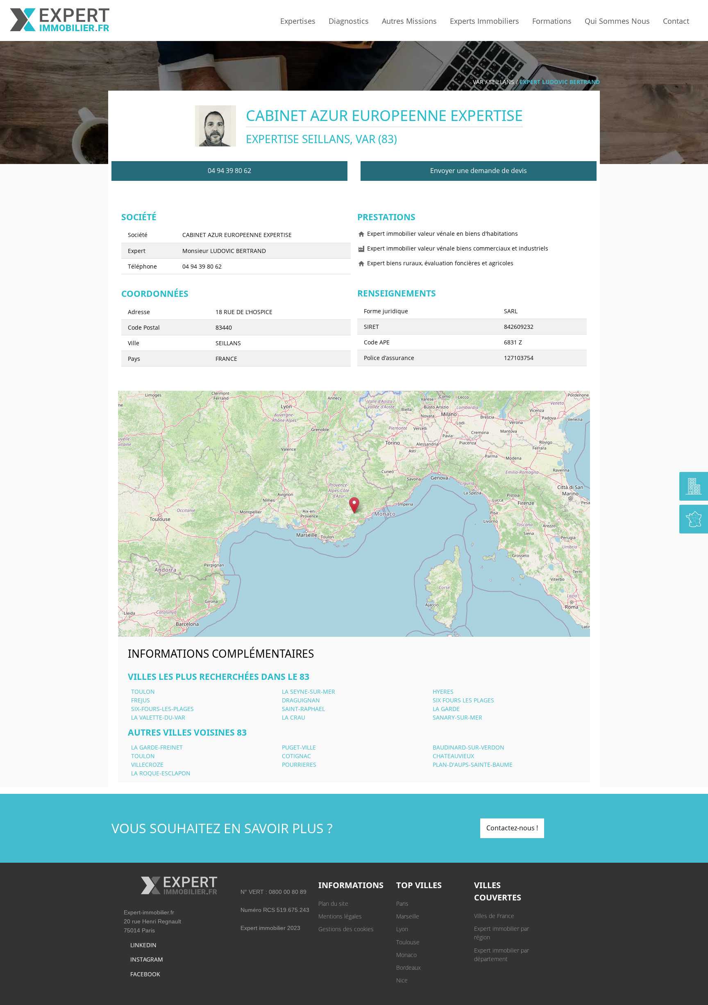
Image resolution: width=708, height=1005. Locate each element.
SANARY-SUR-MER (457, 717)
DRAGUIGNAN (301, 700)
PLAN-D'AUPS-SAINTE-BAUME (473, 764)
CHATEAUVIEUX (453, 756)
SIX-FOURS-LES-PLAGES (162, 709)
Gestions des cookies (346, 929)
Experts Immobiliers (484, 21)
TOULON (143, 691)
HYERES (443, 691)
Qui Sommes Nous (617, 21)
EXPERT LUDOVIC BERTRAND (560, 82)
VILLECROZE (147, 764)
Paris (402, 903)
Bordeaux (408, 967)
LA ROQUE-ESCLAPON (161, 773)
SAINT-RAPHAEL (303, 709)
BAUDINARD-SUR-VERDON (468, 747)
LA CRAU (293, 717)
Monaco (406, 955)
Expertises (297, 21)
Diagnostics (349, 21)
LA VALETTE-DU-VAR (158, 717)
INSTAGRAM (146, 959)
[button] (354, 505)
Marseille (407, 916)
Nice (402, 980)
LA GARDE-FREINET (157, 747)
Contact (676, 21)
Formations (552, 21)
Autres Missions (409, 21)
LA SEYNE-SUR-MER (308, 691)
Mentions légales (340, 916)
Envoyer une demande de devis (478, 170)
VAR (478, 82)
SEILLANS (501, 82)
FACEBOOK (145, 974)
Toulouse (408, 942)
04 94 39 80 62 (229, 170)
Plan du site (333, 903)
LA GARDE (446, 709)
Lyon (402, 929)
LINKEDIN (143, 945)
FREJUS (140, 700)
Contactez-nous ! (512, 827)
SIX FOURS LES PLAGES (463, 700)
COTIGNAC (296, 756)
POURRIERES (299, 764)
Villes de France (494, 916)
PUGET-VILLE (299, 747)
